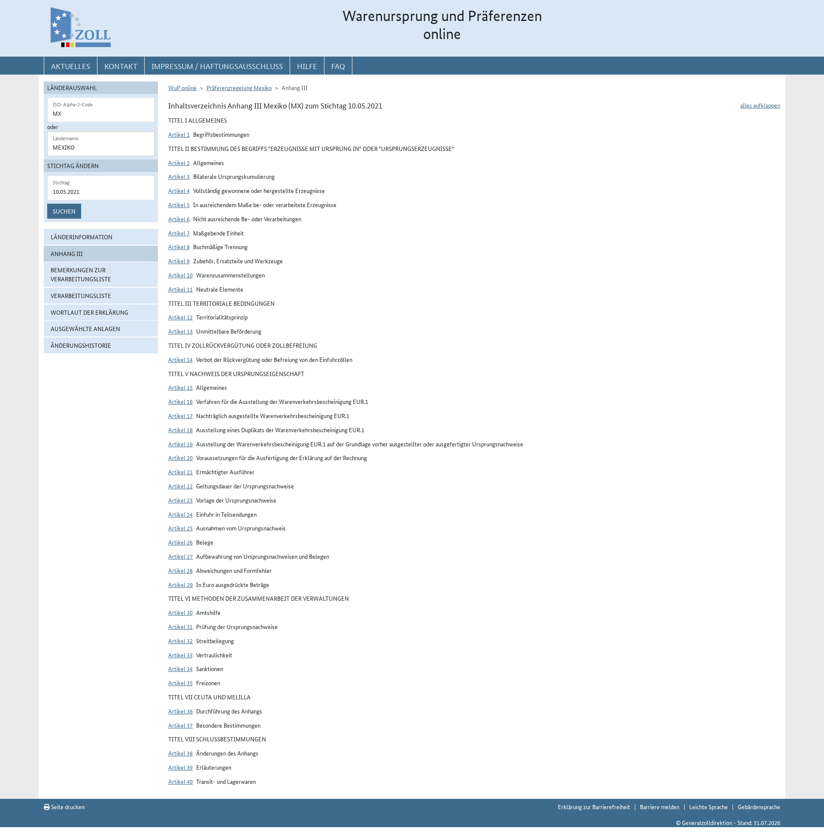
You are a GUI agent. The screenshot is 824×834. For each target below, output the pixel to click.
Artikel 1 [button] (179, 134)
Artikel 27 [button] (180, 556)
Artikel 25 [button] (180, 528)
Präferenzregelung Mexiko (239, 87)
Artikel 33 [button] (180, 654)
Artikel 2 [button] (179, 162)
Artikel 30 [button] (180, 612)
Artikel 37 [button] (180, 725)
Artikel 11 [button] (180, 289)
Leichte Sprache (708, 806)
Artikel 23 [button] (180, 500)
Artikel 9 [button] (179, 260)
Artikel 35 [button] (180, 682)
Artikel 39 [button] (180, 767)
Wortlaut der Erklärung (89, 312)
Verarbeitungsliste (81, 295)
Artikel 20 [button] (180, 457)
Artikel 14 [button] (180, 359)
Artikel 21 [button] (180, 471)
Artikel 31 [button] (180, 626)
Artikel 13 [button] (180, 331)
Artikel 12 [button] (180, 317)
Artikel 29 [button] (180, 584)
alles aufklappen (760, 105)
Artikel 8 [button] (179, 246)
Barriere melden (659, 806)
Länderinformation (81, 236)
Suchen (64, 211)
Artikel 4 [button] (179, 190)
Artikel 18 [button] (180, 429)
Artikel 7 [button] (179, 233)
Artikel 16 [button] (180, 401)
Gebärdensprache (759, 806)
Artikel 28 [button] (180, 570)
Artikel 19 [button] (180, 444)
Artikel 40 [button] (180, 781)
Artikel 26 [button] (180, 542)
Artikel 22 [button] (180, 486)
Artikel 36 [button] (180, 711)
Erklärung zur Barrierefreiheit (594, 806)
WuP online (182, 87)
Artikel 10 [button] (180, 275)
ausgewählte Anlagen (85, 328)
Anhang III (67, 253)
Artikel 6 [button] (179, 218)
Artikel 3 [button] (179, 176)
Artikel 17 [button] (180, 415)
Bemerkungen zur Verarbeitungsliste (81, 274)
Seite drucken (67, 806)
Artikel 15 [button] (180, 387)
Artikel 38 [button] (180, 753)
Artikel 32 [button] (180, 640)
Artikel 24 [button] (180, 514)
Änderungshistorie (81, 345)
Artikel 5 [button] (179, 204)
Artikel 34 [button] (180, 668)
